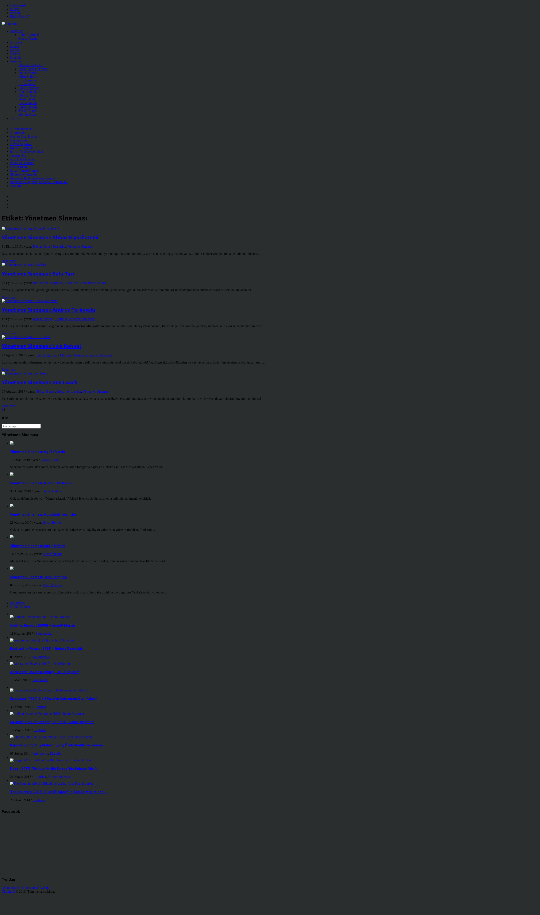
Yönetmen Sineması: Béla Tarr (38, 274)
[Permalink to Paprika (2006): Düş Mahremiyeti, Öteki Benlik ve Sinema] (51, 737)
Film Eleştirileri (29, 34)
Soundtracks (44, 633)
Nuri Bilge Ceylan (22, 159)
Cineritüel (8, 891)
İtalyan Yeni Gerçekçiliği (26, 151)
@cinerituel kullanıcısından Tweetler (26, 887)
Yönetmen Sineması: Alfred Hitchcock (40, 483)
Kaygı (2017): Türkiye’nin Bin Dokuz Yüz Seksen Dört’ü (54, 768)
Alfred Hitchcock (21, 129)
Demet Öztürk (28, 72)
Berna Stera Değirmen (33, 69)
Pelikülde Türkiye (22, 163)
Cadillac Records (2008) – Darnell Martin (42, 625)
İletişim (15, 13)
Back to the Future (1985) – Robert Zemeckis (46, 648)
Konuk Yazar (27, 114)
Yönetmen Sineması (80, 246)
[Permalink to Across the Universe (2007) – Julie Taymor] (40, 663)
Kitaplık (15, 57)
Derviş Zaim (18, 140)
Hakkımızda (18, 5)
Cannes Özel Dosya (23, 136)
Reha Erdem (18, 167)
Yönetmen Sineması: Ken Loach (40, 382)
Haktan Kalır (27, 99)
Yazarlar (15, 61)
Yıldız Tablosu (20, 606)
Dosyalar (16, 42)
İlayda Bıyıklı (28, 103)
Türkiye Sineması (59, 776)
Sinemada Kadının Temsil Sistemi (32, 178)
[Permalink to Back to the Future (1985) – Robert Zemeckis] (42, 640)
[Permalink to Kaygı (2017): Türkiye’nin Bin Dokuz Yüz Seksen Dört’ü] (50, 760)
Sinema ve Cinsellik (23, 174)
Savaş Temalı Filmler (24, 170)
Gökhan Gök (27, 95)
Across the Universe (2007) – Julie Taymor (44, 672)
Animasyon (18, 132)
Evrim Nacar (27, 84)
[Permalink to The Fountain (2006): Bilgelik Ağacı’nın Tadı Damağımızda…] (53, 783)
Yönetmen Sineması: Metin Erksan (37, 546)
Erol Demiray (28, 80)
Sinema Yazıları (29, 38)
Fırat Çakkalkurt (29, 91)
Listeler (15, 53)
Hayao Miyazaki (21, 144)
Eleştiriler (16, 31)
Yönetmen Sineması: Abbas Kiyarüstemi (50, 237)
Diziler (14, 46)
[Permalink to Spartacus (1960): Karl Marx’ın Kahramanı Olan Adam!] (49, 690)
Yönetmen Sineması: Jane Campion (38, 577)
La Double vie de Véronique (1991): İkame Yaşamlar (52, 722)
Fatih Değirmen (29, 88)
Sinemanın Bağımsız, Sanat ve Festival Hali (39, 182)
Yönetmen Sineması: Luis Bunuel (41, 346)
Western (15, 186)
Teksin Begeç (28, 110)
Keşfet (14, 50)
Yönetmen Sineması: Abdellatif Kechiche (43, 514)
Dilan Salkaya (28, 76)
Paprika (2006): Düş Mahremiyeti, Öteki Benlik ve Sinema (56, 745)
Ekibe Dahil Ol (20, 16)
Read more (9, 261)
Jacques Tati (18, 155)
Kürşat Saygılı (28, 107)
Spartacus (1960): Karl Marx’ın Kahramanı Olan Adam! (53, 698)
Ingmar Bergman (21, 148)
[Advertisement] (78, 902)
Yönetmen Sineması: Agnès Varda (37, 452)
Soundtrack (17, 603)
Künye (14, 9)
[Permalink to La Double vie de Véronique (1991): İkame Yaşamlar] (47, 713)
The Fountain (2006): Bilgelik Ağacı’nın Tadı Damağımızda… (58, 792)
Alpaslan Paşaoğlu (31, 65)
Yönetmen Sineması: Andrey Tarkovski (48, 310)
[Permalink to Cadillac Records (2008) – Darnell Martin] (39, 617)
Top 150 (15, 118)
